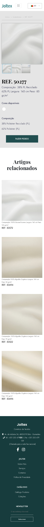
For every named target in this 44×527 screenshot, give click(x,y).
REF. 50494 (7, 285)
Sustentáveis (17, 17)
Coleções (22, 496)
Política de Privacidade (22, 477)
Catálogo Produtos (22, 492)
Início (7, 17)
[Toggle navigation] (18, 5)
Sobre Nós (22, 464)
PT (34, 6)
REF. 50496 (7, 399)
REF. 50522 (7, 342)
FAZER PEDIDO (22, 138)
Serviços (22, 468)
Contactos (22, 472)
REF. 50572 (7, 228)
